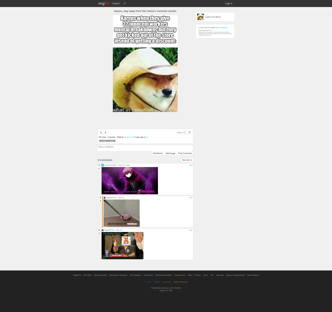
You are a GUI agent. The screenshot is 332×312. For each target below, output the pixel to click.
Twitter (156, 282)
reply (190, 165)
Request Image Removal (235, 275)
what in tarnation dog (107, 141)
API (211, 275)
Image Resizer (179, 275)
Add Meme (158, 153)
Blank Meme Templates (118, 275)
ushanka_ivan (129, 137)
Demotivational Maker (163, 275)
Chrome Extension (181, 282)
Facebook (148, 282)
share (179, 132)
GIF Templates (135, 275)
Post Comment (185, 153)
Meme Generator (221, 28)
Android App (166, 282)
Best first (186, 160)
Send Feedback (253, 275)
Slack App (220, 275)
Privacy (198, 275)
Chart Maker (148, 275)
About (190, 275)
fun (147, 137)
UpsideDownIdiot (110, 165)
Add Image (170, 153)
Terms (205, 275)
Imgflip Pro (77, 275)
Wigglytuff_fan (111, 197)
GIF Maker (88, 275)
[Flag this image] (189, 132)
